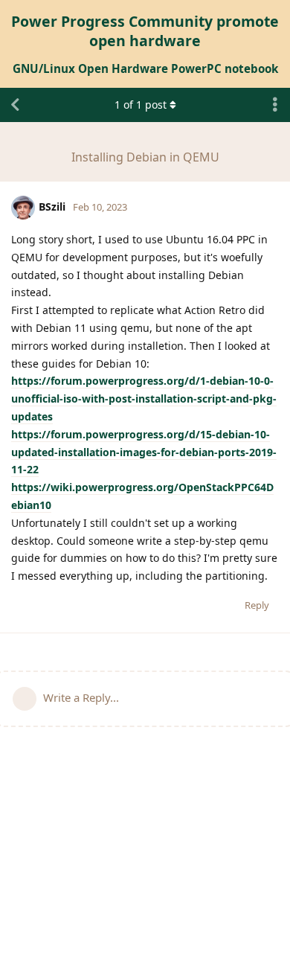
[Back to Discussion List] (15, 105)
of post (141, 104)
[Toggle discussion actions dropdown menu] (275, 105)
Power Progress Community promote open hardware (145, 30)
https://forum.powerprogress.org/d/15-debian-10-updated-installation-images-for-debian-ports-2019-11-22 (144, 452)
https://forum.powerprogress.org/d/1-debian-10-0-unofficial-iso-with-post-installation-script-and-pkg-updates (144, 398)
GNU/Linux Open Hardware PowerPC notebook (145, 68)
